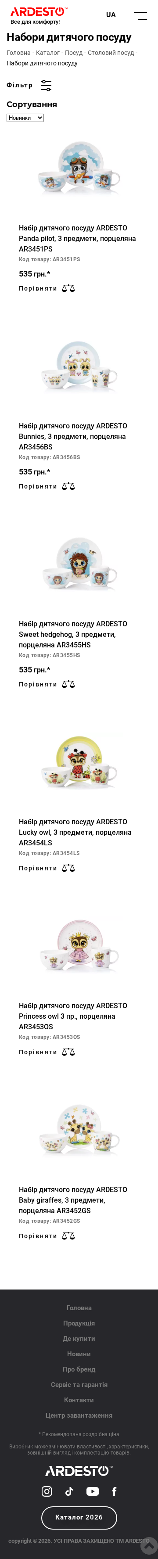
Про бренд (79, 1369)
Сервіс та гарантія (79, 1385)
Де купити (79, 1339)
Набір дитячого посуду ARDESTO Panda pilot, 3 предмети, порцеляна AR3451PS (77, 238)
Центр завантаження (79, 1415)
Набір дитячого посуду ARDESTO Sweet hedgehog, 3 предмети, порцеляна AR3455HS (73, 634)
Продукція (79, 1323)
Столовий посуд (111, 52)
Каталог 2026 (79, 1517)
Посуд (74, 52)
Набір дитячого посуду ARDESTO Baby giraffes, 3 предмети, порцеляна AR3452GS (73, 1200)
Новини (79, 1354)
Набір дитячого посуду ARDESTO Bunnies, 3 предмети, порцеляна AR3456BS (73, 436)
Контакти (79, 1400)
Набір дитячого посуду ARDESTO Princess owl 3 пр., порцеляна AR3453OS (73, 1016)
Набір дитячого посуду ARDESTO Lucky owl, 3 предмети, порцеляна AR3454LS (75, 832)
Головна (19, 52)
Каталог (48, 52)
